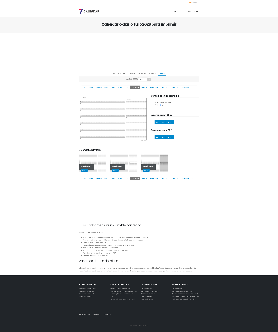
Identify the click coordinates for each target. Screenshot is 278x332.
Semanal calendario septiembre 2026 (185, 296)
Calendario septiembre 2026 (182, 291)
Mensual (142, 73)
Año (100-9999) (132, 79)
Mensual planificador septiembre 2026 (123, 291)
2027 (182, 11)
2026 (175, 11)
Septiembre (153, 87)
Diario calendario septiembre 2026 (184, 299)
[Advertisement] (139, 52)
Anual (133, 73)
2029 (196, 11)
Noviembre (174, 87)
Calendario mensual (148, 294)
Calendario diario (147, 299)
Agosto (144, 87)
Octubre (164, 87)
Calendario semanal (148, 296)
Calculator (97, 315)
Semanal (152, 73)
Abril (113, 87)
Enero (91, 87)
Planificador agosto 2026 (87, 289)
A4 (157, 122)
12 (157, 105)
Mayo (120, 87)
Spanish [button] (194, 3)
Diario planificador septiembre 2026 (122, 299)
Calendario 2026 (146, 289)
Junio (126, 87)
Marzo (106, 87)
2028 (189, 11)
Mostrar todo (120, 73)
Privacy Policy (84, 315)
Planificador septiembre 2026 (120, 289)
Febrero (99, 87)
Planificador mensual (86, 291)
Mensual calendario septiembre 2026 (185, 294)
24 (162, 105)
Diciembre (185, 87)
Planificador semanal (86, 294)
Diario (162, 73)
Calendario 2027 (177, 289)
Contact (108, 315)
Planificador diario (85, 296)
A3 (163, 122)
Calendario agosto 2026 (149, 291)
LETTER (170, 122)
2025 (84, 87)
